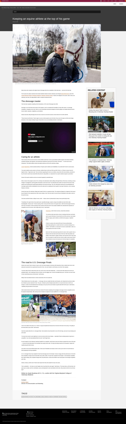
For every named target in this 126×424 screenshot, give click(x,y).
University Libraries (82, 412)
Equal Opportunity (109, 412)
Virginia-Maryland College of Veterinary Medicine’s (31, 95)
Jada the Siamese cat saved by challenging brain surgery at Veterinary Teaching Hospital (100, 208)
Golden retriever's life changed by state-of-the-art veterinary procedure (101, 184)
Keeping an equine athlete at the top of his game (29, 7)
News (18, 7)
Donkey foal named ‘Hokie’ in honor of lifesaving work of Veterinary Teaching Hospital (101, 111)
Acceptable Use (73, 412)
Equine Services (25, 396)
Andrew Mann (24, 382)
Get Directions (29, 413)
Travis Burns (48, 210)
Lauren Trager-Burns (25, 166)
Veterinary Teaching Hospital (47, 95)
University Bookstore (118, 412)
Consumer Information (92, 412)
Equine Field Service (65, 93)
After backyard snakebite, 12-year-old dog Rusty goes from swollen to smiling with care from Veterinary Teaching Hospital (100, 135)
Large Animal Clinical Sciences (41, 396)
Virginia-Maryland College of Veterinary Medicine (9, 7)
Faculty (32, 396)
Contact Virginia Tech (31, 416)
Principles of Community (65, 412)
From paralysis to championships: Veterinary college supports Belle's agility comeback (100, 160)
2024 (21, 7)
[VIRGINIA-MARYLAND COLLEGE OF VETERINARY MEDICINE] (10, 4)
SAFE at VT (99, 412)
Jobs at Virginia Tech (118, 413)
